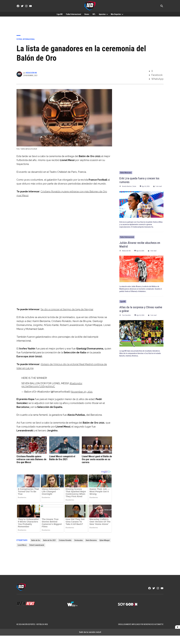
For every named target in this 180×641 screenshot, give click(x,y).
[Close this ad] (177, 627)
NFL (94, 14)
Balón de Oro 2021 (49, 540)
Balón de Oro (35, 540)
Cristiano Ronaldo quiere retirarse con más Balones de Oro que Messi (31, 459)
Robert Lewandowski (37, 545)
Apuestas (102, 14)
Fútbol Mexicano (126, 173)
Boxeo (86, 14)
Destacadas (78, 540)
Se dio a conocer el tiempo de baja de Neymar (67, 309)
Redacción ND (31, 73)
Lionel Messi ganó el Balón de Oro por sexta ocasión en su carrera (97, 459)
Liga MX (60, 14)
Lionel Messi (22, 545)
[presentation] (107, 14)
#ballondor (76, 383)
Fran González (126, 315)
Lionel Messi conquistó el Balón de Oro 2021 (62, 458)
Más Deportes (116, 14)
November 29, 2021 (82, 391)
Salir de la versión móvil (90, 632)
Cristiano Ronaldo (65, 540)
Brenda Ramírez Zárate (129, 186)
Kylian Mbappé (105, 540)
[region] (90, 24)
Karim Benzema (91, 540)
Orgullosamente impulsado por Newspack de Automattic (140, 624)
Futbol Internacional (73, 14)
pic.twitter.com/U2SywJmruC (38, 386)
